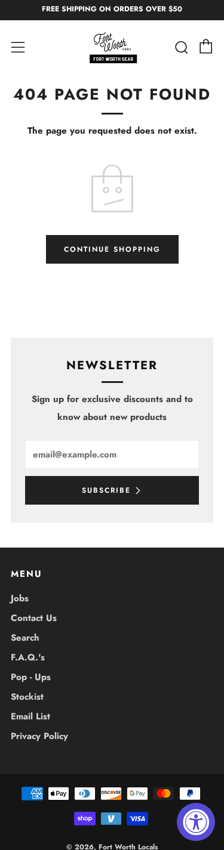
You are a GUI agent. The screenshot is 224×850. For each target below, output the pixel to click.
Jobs (20, 598)
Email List (30, 716)
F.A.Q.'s (28, 657)
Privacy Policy (39, 736)
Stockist (27, 696)
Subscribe (106, 490)
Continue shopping (112, 249)
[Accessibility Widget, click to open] (196, 822)
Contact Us (34, 618)
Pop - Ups (31, 677)
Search (25, 637)
